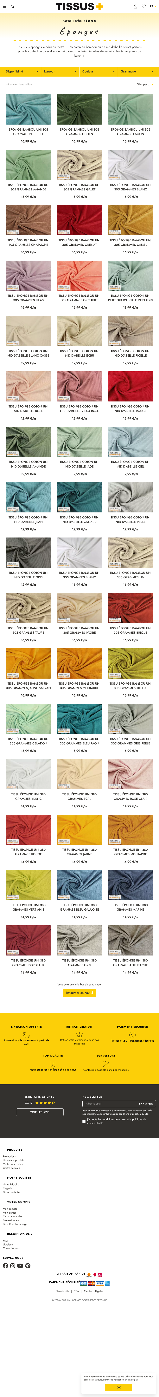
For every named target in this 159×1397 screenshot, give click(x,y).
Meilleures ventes (13, 1164)
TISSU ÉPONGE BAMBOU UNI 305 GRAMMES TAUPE (28, 630)
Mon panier (9, 1213)
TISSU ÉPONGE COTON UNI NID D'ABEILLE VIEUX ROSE (79, 408)
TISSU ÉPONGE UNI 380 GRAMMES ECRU (79, 796)
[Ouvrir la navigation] (4, 7)
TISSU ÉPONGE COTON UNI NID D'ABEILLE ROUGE (130, 408)
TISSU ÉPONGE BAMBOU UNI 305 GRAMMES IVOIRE (79, 630)
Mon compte (10, 1209)
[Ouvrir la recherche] (12, 6)
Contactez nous (11, 1248)
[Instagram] (12, 1266)
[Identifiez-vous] (135, 7)
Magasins (8, 1188)
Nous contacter (11, 1192)
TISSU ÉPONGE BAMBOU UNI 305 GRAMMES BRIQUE (130, 630)
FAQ (5, 1241)
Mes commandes (12, 1216)
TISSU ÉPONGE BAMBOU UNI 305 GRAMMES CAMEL (130, 242)
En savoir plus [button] (131, 1379)
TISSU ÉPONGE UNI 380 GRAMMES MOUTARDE (130, 852)
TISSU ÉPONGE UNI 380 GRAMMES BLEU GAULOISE (79, 907)
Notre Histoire (11, 1185)
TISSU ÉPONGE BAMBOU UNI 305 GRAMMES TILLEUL (130, 685)
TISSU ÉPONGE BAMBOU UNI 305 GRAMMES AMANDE (28, 187)
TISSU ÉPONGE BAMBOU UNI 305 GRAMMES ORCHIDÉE (79, 298)
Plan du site (62, 1291)
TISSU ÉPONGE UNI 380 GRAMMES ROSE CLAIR (130, 796)
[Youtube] (20, 1266)
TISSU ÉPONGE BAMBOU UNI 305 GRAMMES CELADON (28, 741)
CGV (76, 1291)
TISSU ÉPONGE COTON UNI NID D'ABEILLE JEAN (28, 519)
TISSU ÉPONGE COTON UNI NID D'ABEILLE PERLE (130, 519)
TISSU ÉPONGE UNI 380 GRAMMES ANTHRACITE (130, 962)
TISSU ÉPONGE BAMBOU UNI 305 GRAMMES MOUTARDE (79, 685)
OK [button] (119, 1387)
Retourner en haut (78, 993)
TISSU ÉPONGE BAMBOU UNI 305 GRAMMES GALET (79, 187)
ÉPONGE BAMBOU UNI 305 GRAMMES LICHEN (79, 131)
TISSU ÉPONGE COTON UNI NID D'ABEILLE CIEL (130, 464)
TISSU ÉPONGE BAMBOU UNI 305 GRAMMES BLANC (130, 187)
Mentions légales (93, 1291)
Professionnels (11, 1220)
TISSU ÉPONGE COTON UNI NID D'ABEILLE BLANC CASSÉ (28, 353)
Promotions (9, 1157)
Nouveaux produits (13, 1160)
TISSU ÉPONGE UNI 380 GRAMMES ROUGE (28, 852)
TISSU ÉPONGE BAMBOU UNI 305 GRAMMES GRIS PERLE (130, 741)
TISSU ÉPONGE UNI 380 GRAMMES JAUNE (79, 852)
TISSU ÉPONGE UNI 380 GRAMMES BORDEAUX (28, 962)
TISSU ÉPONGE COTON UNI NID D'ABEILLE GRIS (28, 575)
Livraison (8, 1245)
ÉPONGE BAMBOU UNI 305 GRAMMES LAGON (130, 131)
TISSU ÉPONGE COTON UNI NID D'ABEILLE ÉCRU (79, 353)
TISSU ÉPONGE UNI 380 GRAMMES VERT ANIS (28, 907)
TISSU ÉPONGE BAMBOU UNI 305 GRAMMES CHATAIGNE (28, 242)
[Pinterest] (27, 1266)
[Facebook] (5, 1266)
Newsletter (92, 1097)
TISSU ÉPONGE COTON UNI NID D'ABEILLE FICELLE (130, 353)
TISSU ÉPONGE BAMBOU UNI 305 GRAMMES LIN (130, 575)
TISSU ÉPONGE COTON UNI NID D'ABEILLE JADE (79, 464)
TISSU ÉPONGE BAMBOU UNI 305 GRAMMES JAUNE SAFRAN (28, 685)
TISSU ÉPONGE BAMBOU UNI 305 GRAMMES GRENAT (79, 242)
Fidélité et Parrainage (15, 1224)
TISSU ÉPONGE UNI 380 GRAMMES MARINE (130, 907)
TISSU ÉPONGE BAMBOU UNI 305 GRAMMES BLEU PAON (79, 741)
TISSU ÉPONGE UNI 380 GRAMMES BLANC (28, 796)
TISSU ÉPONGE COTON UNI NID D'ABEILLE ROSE (28, 408)
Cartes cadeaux (11, 1168)
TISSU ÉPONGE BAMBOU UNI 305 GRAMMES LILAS (28, 298)
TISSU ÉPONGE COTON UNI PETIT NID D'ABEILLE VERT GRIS (130, 298)
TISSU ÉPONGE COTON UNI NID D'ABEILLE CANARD (79, 519)
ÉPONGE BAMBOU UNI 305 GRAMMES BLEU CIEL (28, 131)
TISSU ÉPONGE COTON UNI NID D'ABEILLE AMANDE (28, 464)
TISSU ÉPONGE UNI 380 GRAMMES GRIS (79, 962)
